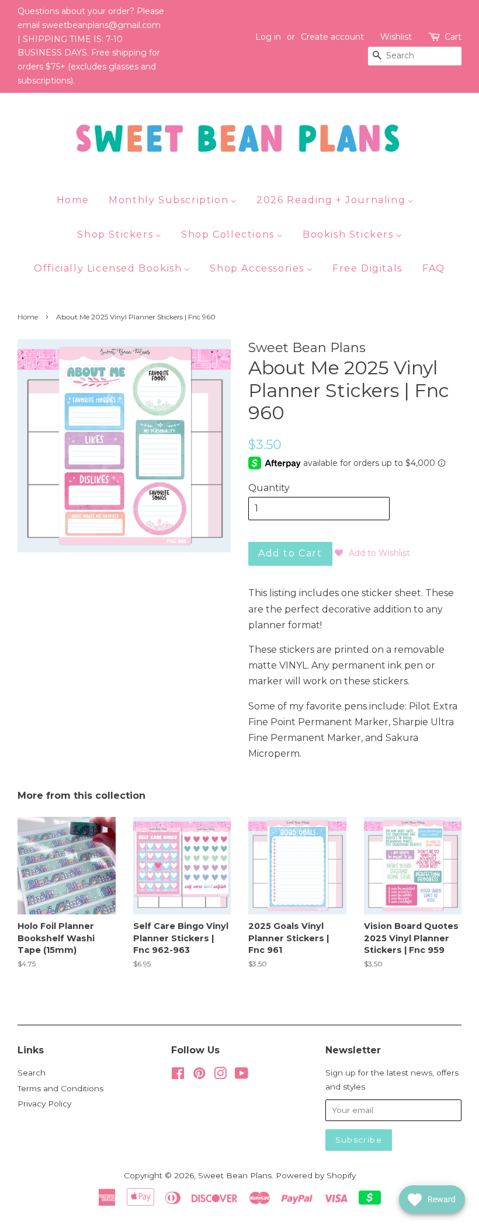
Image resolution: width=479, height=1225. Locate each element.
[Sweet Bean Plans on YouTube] (241, 1075)
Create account (332, 37)
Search (32, 1072)
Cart (453, 37)
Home (28, 316)
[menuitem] (77, 200)
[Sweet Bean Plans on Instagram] (220, 1075)
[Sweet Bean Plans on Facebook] (178, 1075)
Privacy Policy (44, 1103)
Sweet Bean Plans (235, 1175)
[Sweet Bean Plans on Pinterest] (199, 1075)
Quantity (269, 487)
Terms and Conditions (60, 1088)
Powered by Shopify (316, 1175)
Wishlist (396, 37)
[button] (372, 553)
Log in (268, 37)
